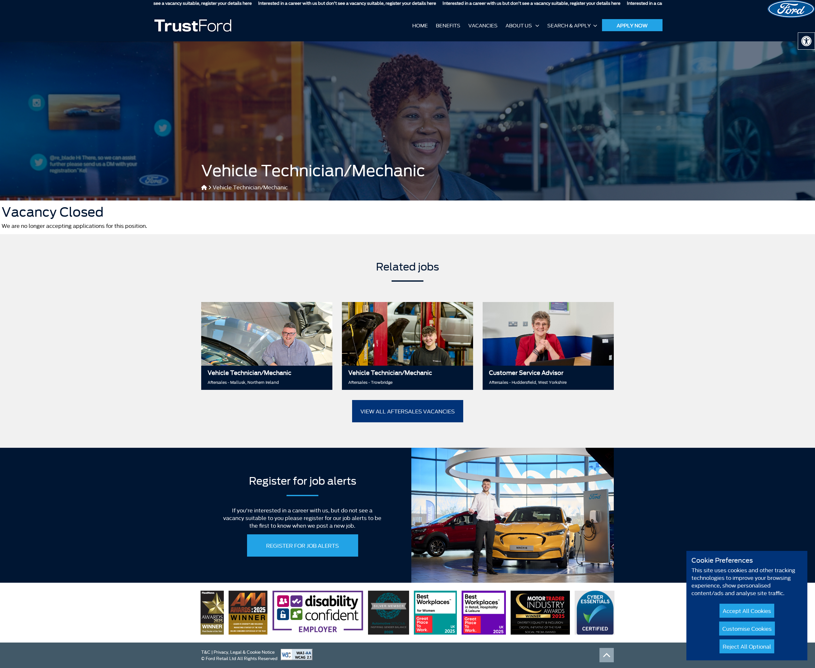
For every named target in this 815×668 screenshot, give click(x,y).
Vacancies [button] (483, 25)
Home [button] (420, 25)
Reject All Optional (747, 646)
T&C (205, 652)
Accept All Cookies (747, 611)
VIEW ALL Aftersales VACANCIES (407, 411)
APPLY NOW (632, 25)
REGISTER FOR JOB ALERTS (302, 545)
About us (519, 25)
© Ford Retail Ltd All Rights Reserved (239, 658)
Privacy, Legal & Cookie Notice (244, 652)
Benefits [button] (448, 25)
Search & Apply (569, 25)
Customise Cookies (747, 628)
